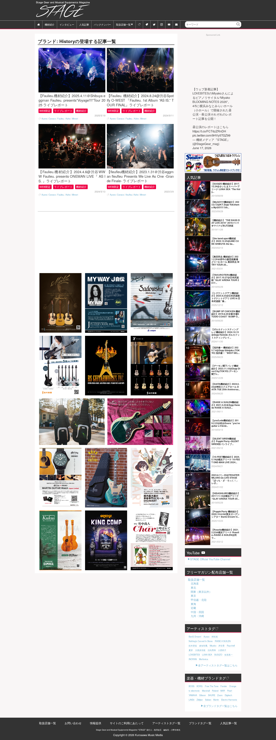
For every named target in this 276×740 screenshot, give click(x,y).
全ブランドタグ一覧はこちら (220, 706)
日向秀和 (212, 650)
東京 (193, 595)
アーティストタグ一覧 (166, 723)
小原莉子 (222, 650)
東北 (193, 587)
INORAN (193, 659)
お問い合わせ (73, 723)
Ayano (44, 118)
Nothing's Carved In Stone (201, 641)
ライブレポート (63, 111)
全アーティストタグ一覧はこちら (218, 665)
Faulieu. (60, 118)
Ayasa (206, 636)
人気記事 (84, 24)
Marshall (206, 690)
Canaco (52, 118)
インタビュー (67, 24)
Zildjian (200, 699)
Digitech (228, 695)
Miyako (213, 645)
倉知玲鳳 (203, 645)
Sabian (208, 699)
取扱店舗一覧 (123, 24)
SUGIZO (218, 654)
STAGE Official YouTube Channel (210, 559)
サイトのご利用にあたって (127, 723)
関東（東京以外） (201, 592)
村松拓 (215, 636)
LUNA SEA (207, 654)
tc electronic (194, 690)
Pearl (229, 690)
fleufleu (129, 194)
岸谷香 (221, 645)
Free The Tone (211, 686)
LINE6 (191, 699)
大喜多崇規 (200, 650)
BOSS (191, 686)
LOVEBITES (194, 654)
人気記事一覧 (228, 723)
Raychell (231, 645)
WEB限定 (45, 111)
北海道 (195, 583)
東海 (193, 604)
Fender (223, 686)
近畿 (193, 608)
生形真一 (228, 654)
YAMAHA (193, 695)
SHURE (211, 695)
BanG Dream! (195, 636)
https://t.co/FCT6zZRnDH (209, 131)
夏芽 (191, 650)
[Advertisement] (173, 10)
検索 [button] (238, 27)
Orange (232, 686)
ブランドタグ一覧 (200, 723)
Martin (216, 699)
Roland (215, 690)
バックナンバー (102, 24)
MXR (222, 690)
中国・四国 (197, 612)
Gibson (202, 695)
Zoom (219, 695)
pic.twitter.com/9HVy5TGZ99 (211, 135)
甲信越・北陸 (199, 600)
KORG (200, 686)
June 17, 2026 (201, 148)
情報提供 (95, 723)
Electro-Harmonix (229, 699)
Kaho (68, 118)
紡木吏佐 (193, 645)
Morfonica (203, 659)
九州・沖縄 (197, 616)
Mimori (75, 118)
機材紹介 (49, 24)
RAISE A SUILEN (223, 641)
